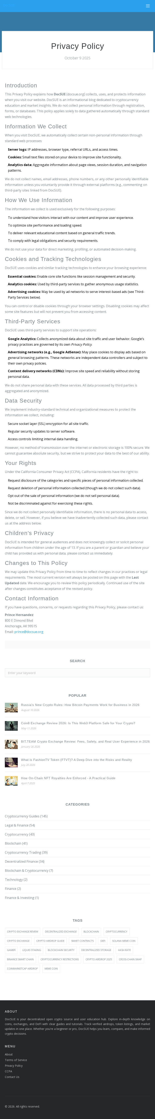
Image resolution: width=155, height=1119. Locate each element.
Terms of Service (16, 1060)
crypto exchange (18, 941)
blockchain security (61, 950)
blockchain (91, 931)
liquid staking (31, 950)
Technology (16, 879)
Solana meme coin (123, 941)
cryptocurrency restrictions (60, 959)
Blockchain (16, 843)
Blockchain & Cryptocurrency (29, 870)
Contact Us (12, 1077)
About (9, 1054)
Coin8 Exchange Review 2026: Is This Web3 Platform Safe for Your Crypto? (78, 723)
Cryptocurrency (20, 834)
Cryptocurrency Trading (26, 852)
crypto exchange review (22, 931)
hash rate (124, 950)
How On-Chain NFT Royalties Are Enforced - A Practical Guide (68, 778)
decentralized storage (96, 950)
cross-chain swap (130, 959)
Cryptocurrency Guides (26, 816)
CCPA (8, 1071)
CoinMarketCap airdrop (22, 968)
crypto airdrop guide (50, 941)
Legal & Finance (20, 825)
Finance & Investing (22, 897)
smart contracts (82, 941)
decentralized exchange (61, 931)
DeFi (103, 941)
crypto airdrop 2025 (99, 959)
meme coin (51, 968)
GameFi (11, 950)
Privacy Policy (14, 1065)
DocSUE (9, 5)
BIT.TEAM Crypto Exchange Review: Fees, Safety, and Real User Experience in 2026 (85, 741)
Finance (13, 888)
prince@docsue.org (28, 632)
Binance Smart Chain (20, 959)
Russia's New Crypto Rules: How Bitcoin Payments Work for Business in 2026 (80, 705)
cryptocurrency (116, 931)
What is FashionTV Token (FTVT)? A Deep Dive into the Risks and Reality (76, 759)
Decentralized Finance (24, 861)
